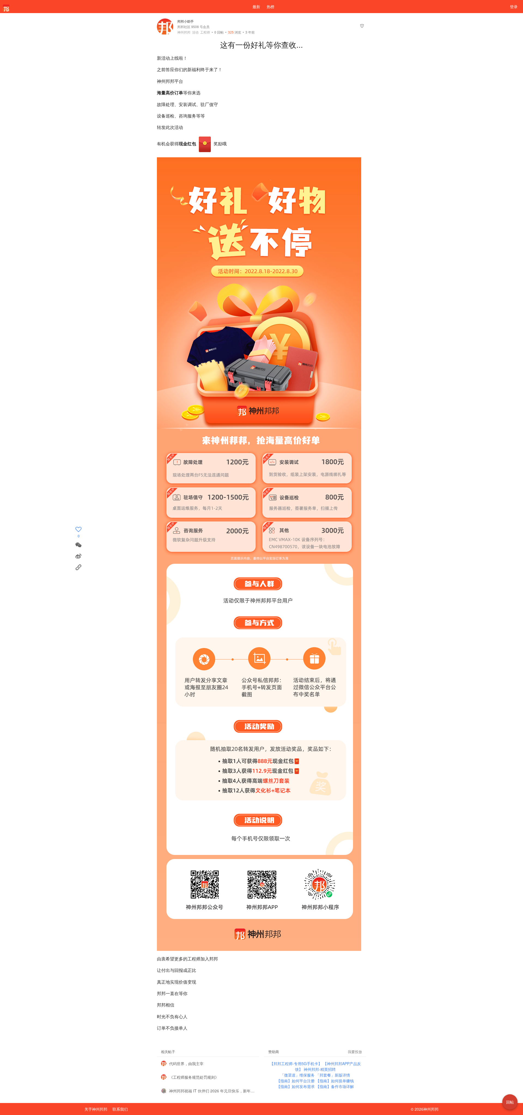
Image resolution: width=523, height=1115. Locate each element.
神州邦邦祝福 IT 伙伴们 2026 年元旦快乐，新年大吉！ (212, 1090)
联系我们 (120, 1109)
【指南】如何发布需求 (296, 1086)
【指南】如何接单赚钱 (335, 1080)
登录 (514, 6)
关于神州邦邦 (95, 1109)
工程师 (205, 32)
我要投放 (355, 1051)
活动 (195, 32)
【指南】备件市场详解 (335, 1086)
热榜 (270, 6)
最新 (256, 6)
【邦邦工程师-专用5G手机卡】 (296, 1063)
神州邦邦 (183, 32)
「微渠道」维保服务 (298, 1075)
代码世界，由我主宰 (186, 1063)
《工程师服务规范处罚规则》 (194, 1077)
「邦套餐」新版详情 (333, 1075)
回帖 (219, 32)
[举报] (362, 26)
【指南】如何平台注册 (296, 1080)
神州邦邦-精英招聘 (320, 1069)
